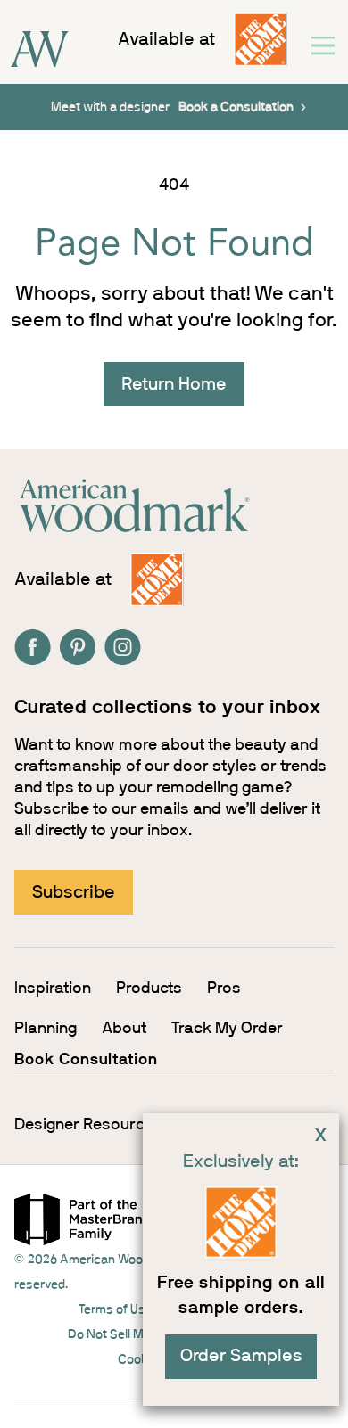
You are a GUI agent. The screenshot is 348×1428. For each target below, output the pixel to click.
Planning (45, 1029)
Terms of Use (116, 1309)
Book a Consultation (236, 107)
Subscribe (73, 892)
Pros (224, 989)
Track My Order (227, 1029)
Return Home (174, 384)
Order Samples (241, 1356)
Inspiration (52, 989)
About (124, 1029)
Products (149, 989)
